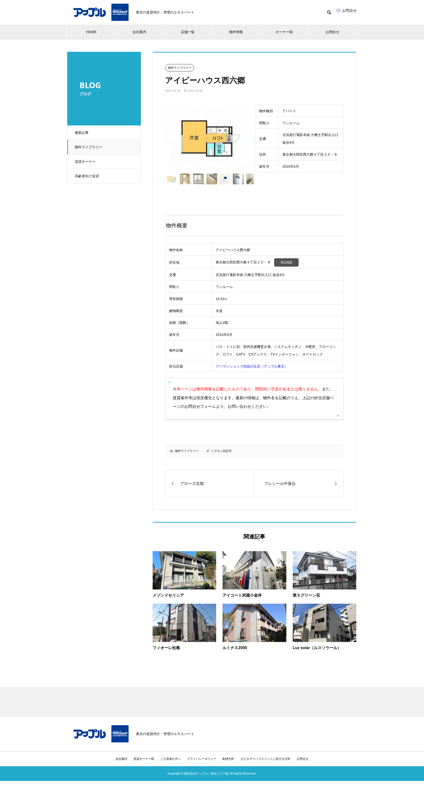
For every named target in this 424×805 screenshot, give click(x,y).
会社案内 (139, 32)
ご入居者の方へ (170, 759)
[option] (209, 138)
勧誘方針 (228, 759)
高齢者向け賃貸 (87, 176)
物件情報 (236, 32)
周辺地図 (286, 262)
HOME (91, 32)
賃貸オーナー (85, 162)
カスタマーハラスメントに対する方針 (265, 759)
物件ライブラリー (88, 147)
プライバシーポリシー (201, 759)
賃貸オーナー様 (143, 759)
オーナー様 (284, 32)
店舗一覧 (188, 32)
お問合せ (332, 32)
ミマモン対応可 (221, 451)
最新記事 (82, 133)
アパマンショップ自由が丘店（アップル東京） (252, 366)
